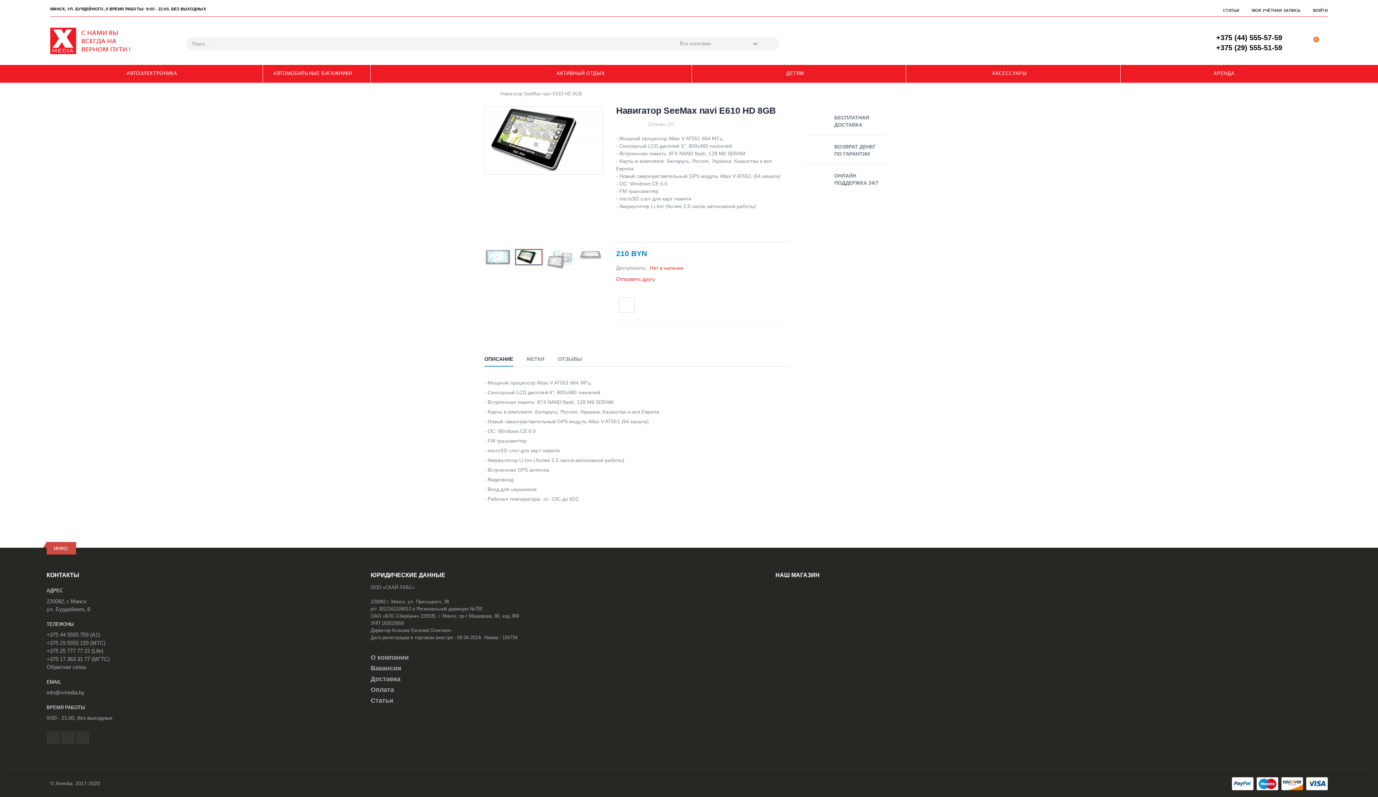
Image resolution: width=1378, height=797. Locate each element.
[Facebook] (53, 737)
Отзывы (570, 359)
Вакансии (386, 668)
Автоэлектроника (152, 73)
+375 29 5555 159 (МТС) (76, 643)
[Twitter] (68, 737)
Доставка (385, 679)
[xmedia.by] (95, 41)
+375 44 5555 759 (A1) (73, 635)
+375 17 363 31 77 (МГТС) (78, 659)
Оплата (382, 689)
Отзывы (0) (661, 124)
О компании (390, 657)
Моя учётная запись (1276, 10)
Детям (795, 73)
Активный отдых (581, 73)
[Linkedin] (82, 737)
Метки (535, 359)
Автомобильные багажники (312, 73)
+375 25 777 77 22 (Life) (75, 651)
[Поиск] (770, 44)
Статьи (1231, 10)
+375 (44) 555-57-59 (1249, 38)
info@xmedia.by (66, 692)
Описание (498, 359)
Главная (487, 93)
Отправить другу (635, 279)
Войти (1320, 10)
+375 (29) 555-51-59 (1249, 48)
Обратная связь (66, 667)
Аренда (1224, 73)
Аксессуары (1009, 73)
